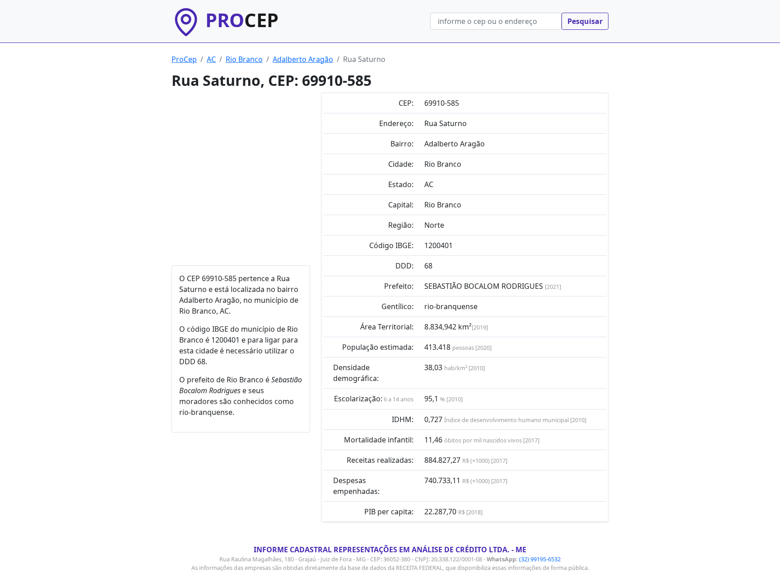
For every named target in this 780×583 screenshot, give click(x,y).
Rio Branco (244, 59)
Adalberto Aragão (303, 59)
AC (211, 59)
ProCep (184, 59)
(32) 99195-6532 (540, 559)
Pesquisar (585, 21)
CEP (242, 20)
